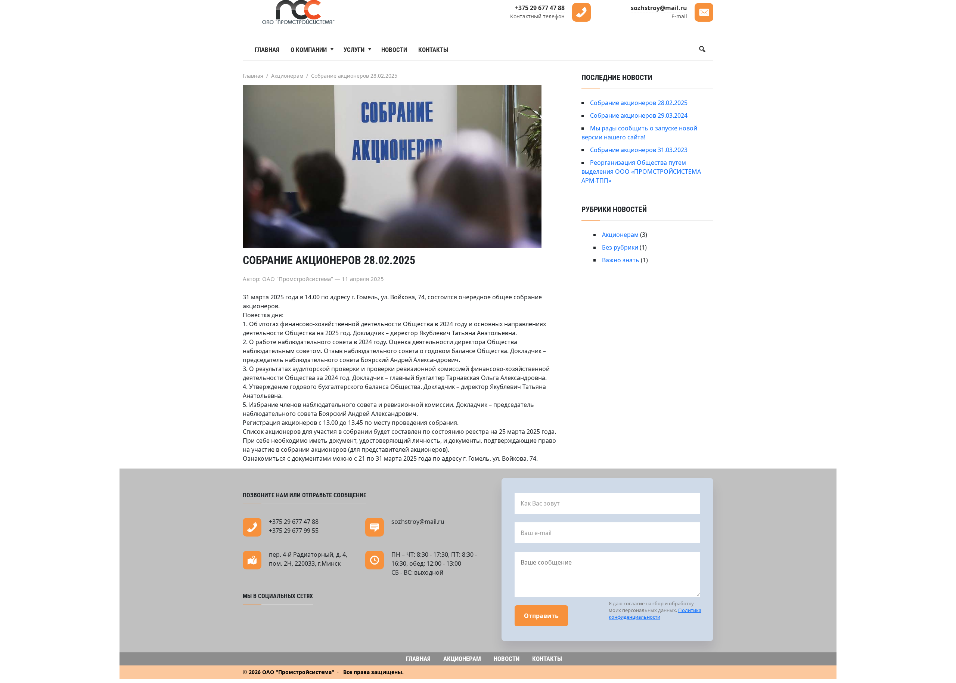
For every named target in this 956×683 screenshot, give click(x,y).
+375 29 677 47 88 (540, 8)
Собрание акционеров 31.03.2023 (638, 150)
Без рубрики (620, 247)
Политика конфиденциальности (655, 613)
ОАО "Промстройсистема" (299, 12)
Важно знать (620, 260)
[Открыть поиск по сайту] (702, 48)
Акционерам (620, 235)
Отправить (541, 616)
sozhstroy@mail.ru (659, 8)
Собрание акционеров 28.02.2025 (638, 103)
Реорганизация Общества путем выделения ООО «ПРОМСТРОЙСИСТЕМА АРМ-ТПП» (641, 171)
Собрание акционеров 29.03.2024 (638, 115)
